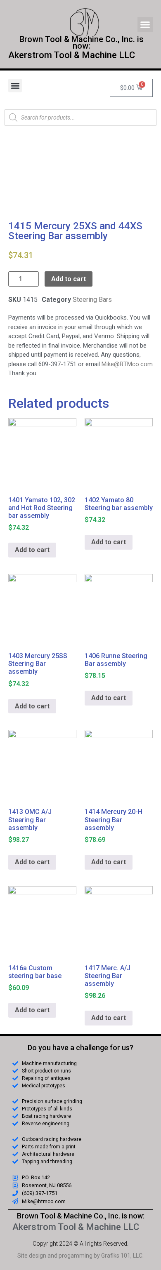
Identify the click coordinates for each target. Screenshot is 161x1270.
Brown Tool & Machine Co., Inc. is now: (80, 1215)
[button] (145, 25)
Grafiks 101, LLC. (122, 1255)
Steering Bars (92, 299)
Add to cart (68, 279)
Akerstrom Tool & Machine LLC (71, 55)
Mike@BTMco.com (127, 364)
